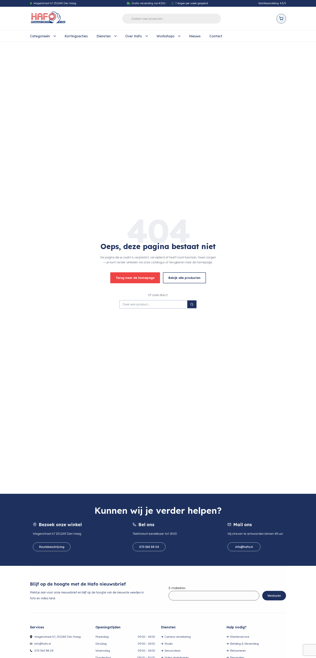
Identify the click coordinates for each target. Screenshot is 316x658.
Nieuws (195, 36)
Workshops (165, 36)
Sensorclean (172, 650)
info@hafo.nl (244, 547)
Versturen (274, 595)
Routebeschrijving (51, 547)
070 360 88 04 (149, 547)
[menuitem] (43, 36)
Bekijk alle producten (184, 278)
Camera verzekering (178, 636)
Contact (215, 36)
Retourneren (238, 650)
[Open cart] (281, 18)
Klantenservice (239, 636)
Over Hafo (133, 36)
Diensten (104, 36)
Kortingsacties (76, 36)
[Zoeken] (191, 304)
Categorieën (40, 36)
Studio (169, 643)
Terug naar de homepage (135, 278)
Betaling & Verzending (244, 643)
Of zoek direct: (158, 295)
